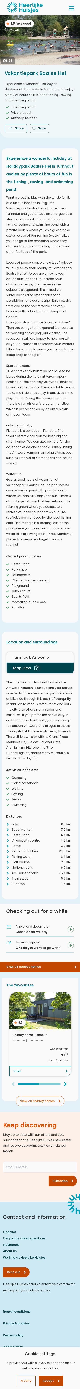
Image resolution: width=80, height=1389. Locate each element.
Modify (26, 1381)
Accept (48, 1381)
